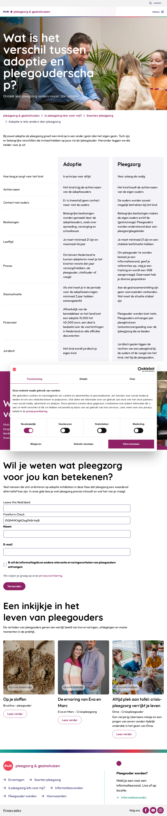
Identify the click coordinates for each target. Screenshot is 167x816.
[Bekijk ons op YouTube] (153, 810)
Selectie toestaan (83, 444)
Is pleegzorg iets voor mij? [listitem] (63, 115)
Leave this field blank (16, 502)
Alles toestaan (131, 444)
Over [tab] (132, 379)
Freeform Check (14, 514)
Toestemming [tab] (34, 379)
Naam (7, 526)
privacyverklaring (36, 411)
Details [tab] (84, 379)
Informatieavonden (133, 797)
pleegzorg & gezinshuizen (21, 115)
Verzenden (14, 586)
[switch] (65, 430)
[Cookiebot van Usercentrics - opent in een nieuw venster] (140, 369)
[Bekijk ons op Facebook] (146, 810)
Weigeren (35, 444)
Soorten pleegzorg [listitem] (100, 115)
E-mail (7, 544)
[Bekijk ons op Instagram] (160, 810)
